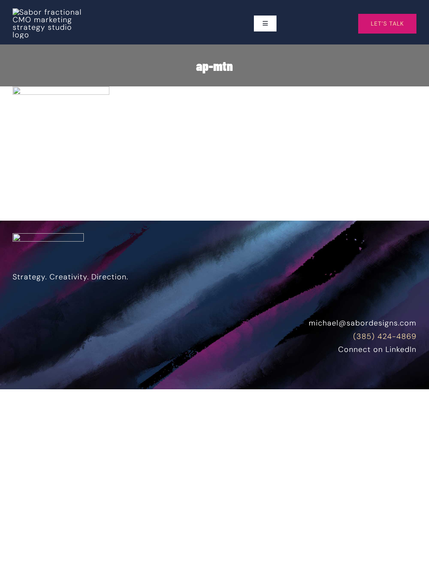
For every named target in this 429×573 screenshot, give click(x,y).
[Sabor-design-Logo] (48, 12)
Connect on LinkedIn (377, 349)
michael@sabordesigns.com (362, 323)
